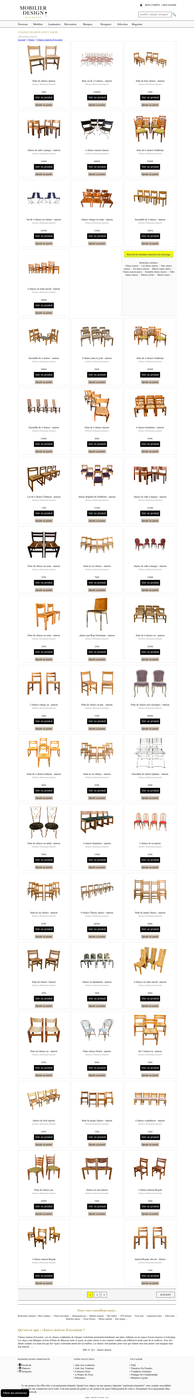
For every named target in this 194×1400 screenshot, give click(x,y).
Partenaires (80, 1377)
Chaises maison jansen (132, 271)
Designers (105, 24)
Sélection (122, 24)
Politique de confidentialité (144, 1374)
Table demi (169, 1315)
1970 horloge (125, 1315)
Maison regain (163, 274)
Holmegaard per (79, 1315)
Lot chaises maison (150, 265)
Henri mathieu (44, 1315)
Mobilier (38, 24)
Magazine (137, 24)
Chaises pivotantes (61, 1315)
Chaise (31, 39)
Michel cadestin (105, 1318)
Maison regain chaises (161, 268)
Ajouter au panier (44, 105)
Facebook (26, 1365)
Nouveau (23, 24)
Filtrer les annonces (15, 1393)
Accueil (21, 39)
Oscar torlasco (89, 1318)
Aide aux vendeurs (84, 1368)
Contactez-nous (82, 1371)
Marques (87, 24)
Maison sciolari (147, 274)
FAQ (133, 1365)
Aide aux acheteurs (85, 1365)
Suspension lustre (154, 1315)
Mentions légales (139, 1377)
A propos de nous (84, 1374)
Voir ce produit (44, 97)
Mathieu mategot (96, 1315)
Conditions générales (141, 1371)
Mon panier (169, 4)
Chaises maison (131, 265)
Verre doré (139, 1315)
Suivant (165, 1294)
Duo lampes (120, 1318)
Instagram (26, 1371)
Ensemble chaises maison (156, 271)
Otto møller (112, 1315)
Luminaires (54, 24)
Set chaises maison (141, 268)
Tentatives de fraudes (141, 1368)
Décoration (70, 24)
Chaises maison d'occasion (49, 39)
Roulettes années (73, 1318)
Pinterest (25, 1368)
